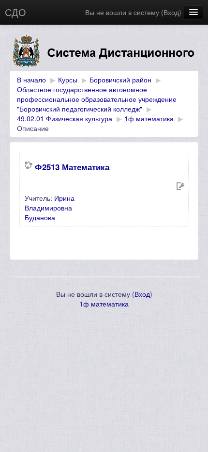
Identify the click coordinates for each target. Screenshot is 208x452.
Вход (171, 12)
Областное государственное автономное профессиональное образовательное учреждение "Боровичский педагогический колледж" (97, 98)
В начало (31, 79)
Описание (33, 128)
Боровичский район (120, 79)
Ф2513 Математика (72, 167)
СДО (15, 12)
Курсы (67, 79)
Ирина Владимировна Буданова (49, 207)
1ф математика (149, 118)
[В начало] (104, 52)
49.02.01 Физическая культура (64, 118)
